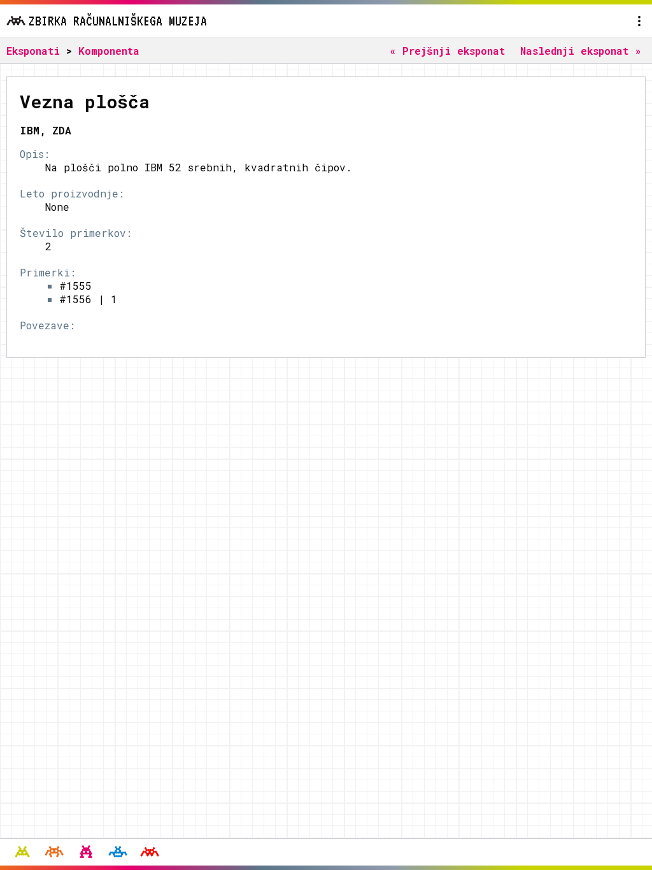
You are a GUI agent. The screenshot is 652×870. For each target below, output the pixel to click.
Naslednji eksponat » (580, 50)
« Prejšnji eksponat (447, 50)
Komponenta (108, 50)
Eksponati (33, 50)
